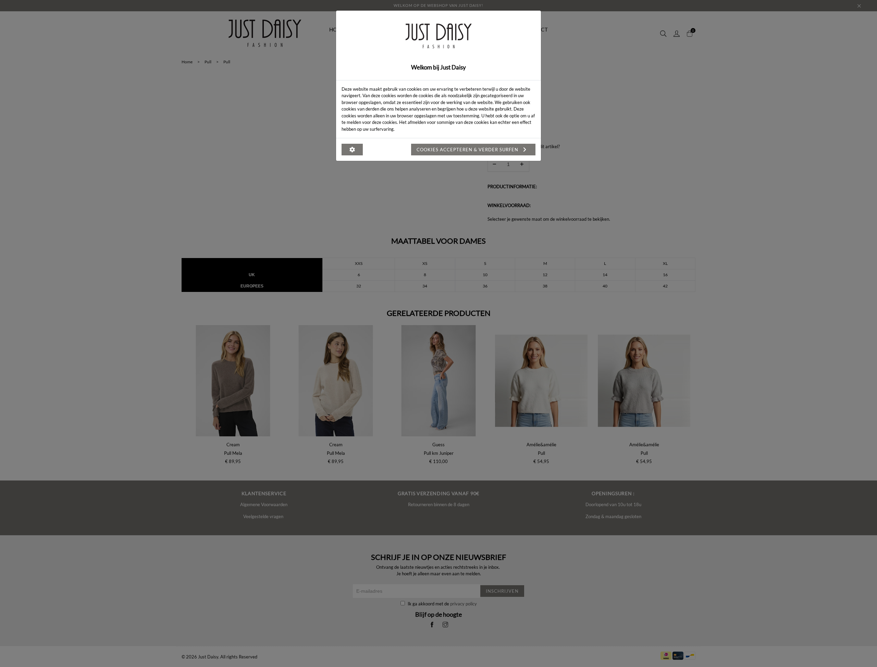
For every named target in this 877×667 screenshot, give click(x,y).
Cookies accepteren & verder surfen (468, 149)
